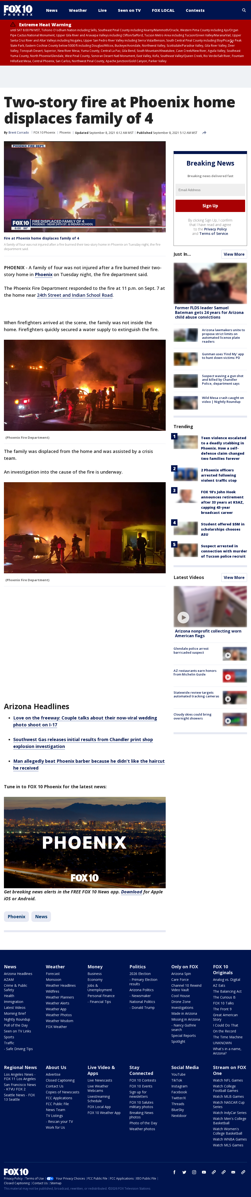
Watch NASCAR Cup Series (229, 1104)
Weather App (56, 1009)
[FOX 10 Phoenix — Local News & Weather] (20, 10)
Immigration (13, 1001)
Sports (9, 1037)
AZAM (9, 979)
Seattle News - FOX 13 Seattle (19, 1097)
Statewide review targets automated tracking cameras (196, 694)
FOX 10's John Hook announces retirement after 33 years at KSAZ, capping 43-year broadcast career (222, 502)
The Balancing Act (227, 991)
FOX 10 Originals (223, 969)
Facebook (179, 1092)
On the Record (224, 1031)
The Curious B (224, 997)
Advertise (53, 1074)
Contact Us (54, 1086)
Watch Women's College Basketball (227, 1131)
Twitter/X (178, 1098)
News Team (55, 1109)
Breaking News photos (141, 1114)
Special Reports (183, 1035)
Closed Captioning (60, 1080)
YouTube (178, 1074)
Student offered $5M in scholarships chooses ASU (223, 529)
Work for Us (55, 1127)
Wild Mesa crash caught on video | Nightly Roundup (223, 399)
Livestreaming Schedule (99, 1098)
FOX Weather (56, 1026)
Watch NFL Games (228, 1080)
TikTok (176, 1080)
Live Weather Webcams (98, 1088)
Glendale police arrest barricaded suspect (191, 650)
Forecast (53, 973)
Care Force (180, 979)
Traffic (9, 1043)
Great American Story (225, 1017)
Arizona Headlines (18, 973)
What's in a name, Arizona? (227, 1051)
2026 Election (140, 973)
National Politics (142, 1001)
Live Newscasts (100, 1080)
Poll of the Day (16, 1025)
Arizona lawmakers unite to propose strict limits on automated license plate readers (223, 336)
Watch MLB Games (228, 1096)
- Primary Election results (143, 981)
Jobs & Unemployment (100, 987)
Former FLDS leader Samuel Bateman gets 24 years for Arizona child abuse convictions (209, 312)
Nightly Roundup (17, 1019)
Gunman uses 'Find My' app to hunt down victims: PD (223, 356)
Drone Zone (181, 1001)
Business (95, 973)
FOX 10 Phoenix (44, 132)
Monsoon (53, 979)
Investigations (182, 1007)
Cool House (180, 995)
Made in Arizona (184, 1013)
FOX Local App (99, 1106)
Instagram (179, 1086)
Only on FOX (184, 967)
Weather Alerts (57, 1003)
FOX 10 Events (140, 1086)
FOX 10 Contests (142, 1080)
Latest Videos (189, 577)
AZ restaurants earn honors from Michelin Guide (195, 672)
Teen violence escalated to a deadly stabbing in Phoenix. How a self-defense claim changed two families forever (223, 448)
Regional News (20, 1067)
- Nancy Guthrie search (183, 1027)
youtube (204, 1172)
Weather (55, 967)
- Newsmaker (140, 995)
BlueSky (177, 1109)
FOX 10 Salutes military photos (141, 1104)
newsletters (243, 1172)
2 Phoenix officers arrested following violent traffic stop (219, 475)
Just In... (182, 254)
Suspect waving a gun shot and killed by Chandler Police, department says (222, 380)
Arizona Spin (181, 973)
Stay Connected (141, 1070)
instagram (194, 1172)
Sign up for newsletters (138, 1094)
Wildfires (52, 991)
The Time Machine (228, 1037)
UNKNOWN (222, 1043)
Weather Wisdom (59, 1020)
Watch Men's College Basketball (229, 1120)
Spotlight (178, 1041)
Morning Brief (15, 1013)
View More (234, 254)
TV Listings (54, 1115)
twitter (184, 1172)
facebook (174, 1172)
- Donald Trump (142, 1007)
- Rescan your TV (59, 1121)
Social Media (185, 1067)
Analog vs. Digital (226, 979)
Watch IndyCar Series (230, 1112)
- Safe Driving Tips (18, 1048)
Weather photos (142, 1129)
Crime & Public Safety (15, 987)
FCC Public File (57, 1103)
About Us (56, 1067)
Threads (177, 1103)
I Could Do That (225, 1025)
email (233, 1172)
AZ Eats (219, 985)
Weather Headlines (61, 985)
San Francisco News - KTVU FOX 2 (20, 1086)
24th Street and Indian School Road (75, 295)
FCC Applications (59, 1098)
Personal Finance (101, 995)
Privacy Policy (215, 229)
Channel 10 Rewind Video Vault (186, 987)
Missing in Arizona (185, 1019)
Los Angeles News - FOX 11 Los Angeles (20, 1076)
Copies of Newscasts (62, 1092)
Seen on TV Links (17, 1031)
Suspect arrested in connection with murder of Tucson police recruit (224, 551)
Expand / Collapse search (244, 10)
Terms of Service (213, 233)
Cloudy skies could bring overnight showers (193, 716)
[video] (210, 606)
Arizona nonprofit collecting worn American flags (208, 633)
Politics (137, 967)
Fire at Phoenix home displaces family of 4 (41, 238)
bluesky (223, 1172)
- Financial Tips (99, 1001)
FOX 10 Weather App (104, 1112)
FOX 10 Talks (223, 1003)
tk (214, 1172)
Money (95, 967)
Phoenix (65, 132)
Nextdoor (179, 1115)
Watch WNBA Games (230, 1139)
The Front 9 (222, 1009)
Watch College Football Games (225, 1088)
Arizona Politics (141, 989)
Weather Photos (59, 1015)
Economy (95, 979)
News (41, 916)
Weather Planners (60, 997)
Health (9, 995)
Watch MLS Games (228, 1145)
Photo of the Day (143, 1123)
